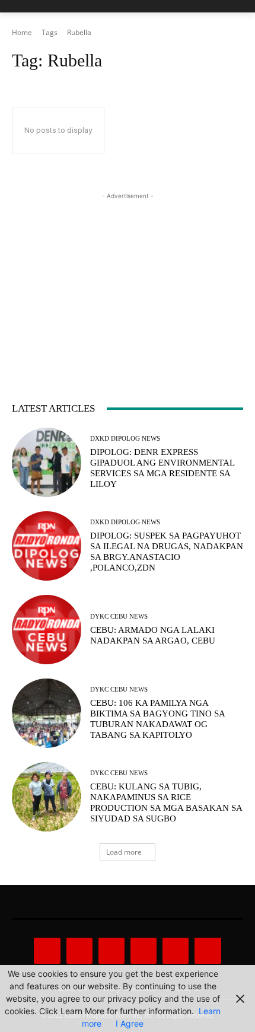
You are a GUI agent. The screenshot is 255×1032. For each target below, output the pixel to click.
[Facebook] (47, 951)
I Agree (130, 1023)
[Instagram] (79, 951)
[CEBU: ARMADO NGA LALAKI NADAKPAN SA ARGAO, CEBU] (46, 629)
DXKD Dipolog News (125, 438)
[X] (175, 951)
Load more (124, 852)
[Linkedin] (111, 951)
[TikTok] (143, 951)
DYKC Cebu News (119, 616)
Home (22, 32)
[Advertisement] (127, 276)
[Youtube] (208, 951)
